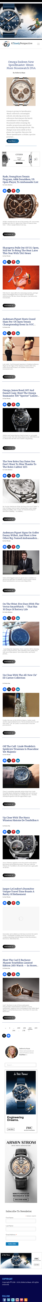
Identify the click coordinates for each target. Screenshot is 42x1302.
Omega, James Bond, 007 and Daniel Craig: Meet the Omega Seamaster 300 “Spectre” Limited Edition (21, 394)
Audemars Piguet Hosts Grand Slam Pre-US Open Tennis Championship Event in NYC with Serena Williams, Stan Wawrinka (19, 324)
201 (24, 1028)
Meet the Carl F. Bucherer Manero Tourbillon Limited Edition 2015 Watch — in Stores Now (20, 964)
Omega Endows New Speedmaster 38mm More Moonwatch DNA (21, 65)
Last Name (9, 1226)
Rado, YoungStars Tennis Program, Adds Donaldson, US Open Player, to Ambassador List (20, 179)
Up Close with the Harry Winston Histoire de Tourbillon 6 (21, 819)
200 (18, 1028)
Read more (7, 234)
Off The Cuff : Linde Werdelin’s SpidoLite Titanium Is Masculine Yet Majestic (20, 749)
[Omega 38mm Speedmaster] (21, 91)
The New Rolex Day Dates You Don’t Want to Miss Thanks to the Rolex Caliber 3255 (19, 464)
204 (13, 1030)
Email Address (11, 1235)
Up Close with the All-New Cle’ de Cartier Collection (20, 676)
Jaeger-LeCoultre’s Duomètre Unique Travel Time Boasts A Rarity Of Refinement (18, 891)
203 (36, 1028)
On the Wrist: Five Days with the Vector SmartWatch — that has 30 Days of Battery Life (21, 607)
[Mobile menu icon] (38, 44)
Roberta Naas (20, 73)
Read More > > (23, 1054)
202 (30, 1028)
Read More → (12, 141)
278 (23, 1030)
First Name (9, 1217)
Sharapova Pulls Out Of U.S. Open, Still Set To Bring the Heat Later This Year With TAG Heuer (21, 250)
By (7, 184)
